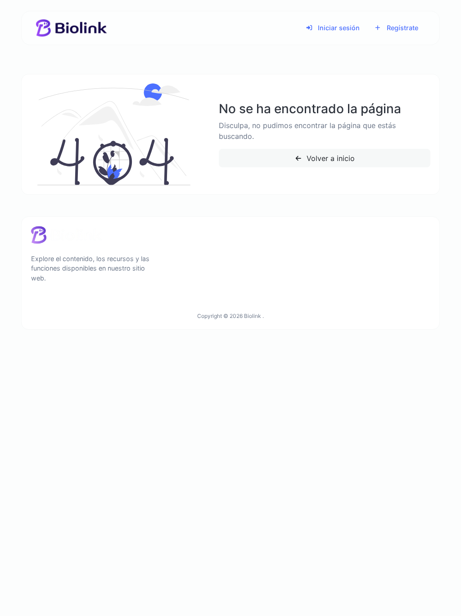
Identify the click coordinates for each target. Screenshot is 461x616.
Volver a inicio (329, 158)
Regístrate (401, 28)
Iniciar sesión (338, 28)
